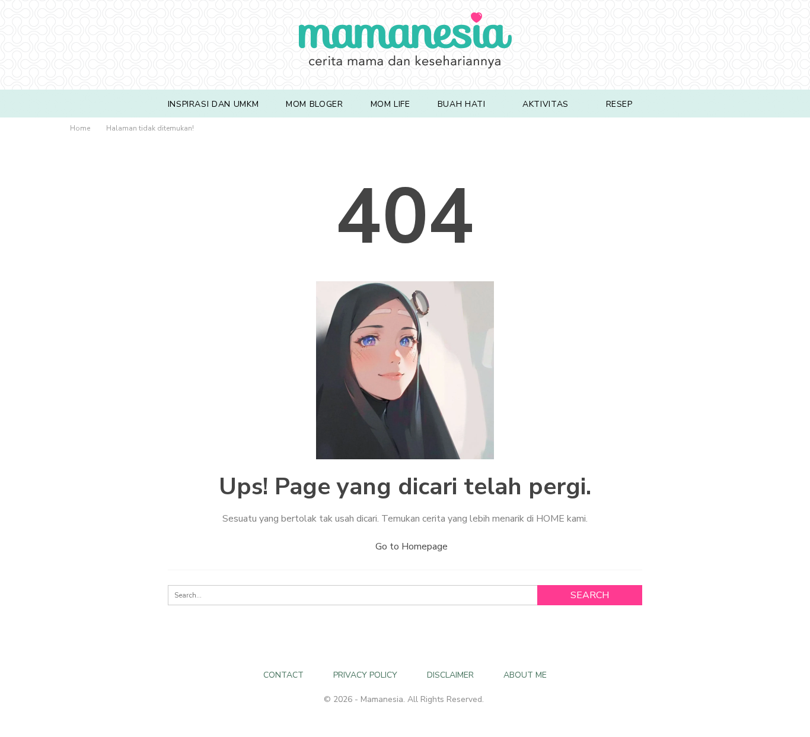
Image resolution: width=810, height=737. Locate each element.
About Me (525, 675)
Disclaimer (450, 675)
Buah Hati (462, 104)
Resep (619, 104)
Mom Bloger (314, 104)
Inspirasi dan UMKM (213, 104)
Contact (283, 675)
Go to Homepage (410, 546)
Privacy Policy (365, 675)
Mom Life (390, 104)
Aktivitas (545, 104)
